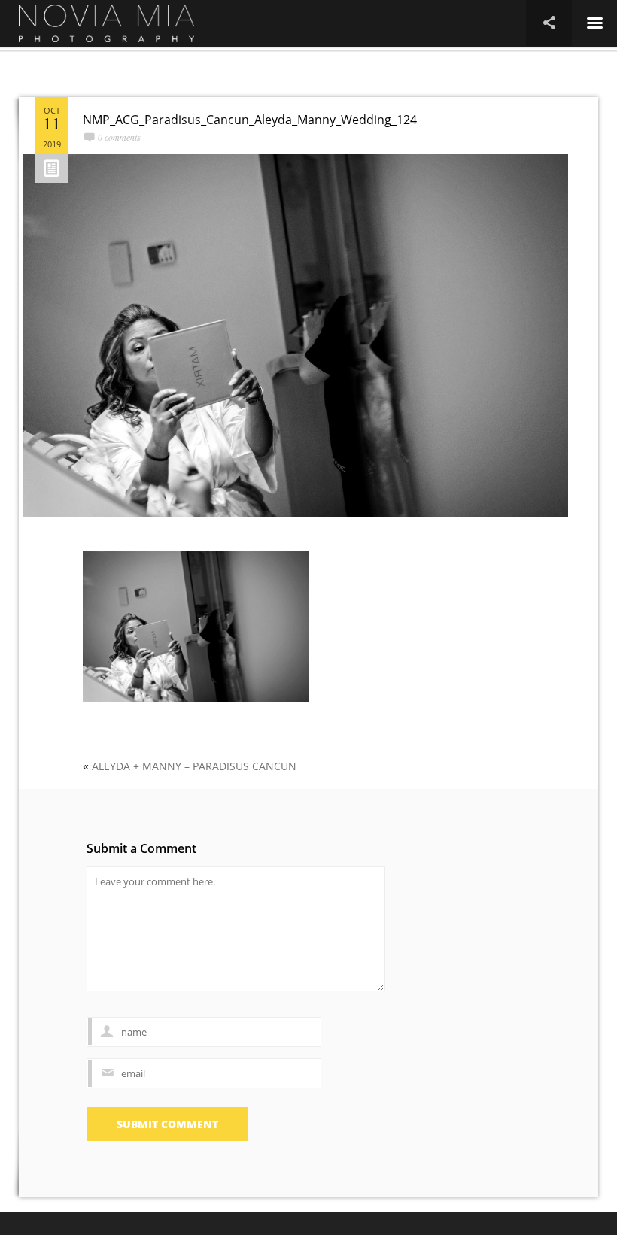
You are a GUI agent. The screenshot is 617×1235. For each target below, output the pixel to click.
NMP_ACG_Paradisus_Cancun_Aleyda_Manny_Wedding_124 (250, 119)
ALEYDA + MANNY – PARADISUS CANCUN (194, 766)
